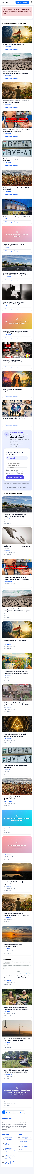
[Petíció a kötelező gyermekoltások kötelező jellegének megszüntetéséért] (17, 124)
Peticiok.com (5, 2)
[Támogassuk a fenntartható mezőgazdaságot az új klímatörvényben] (17, 66)
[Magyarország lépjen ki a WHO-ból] (17, 38)
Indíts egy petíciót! (22, 2)
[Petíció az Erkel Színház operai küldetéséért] (17, 211)
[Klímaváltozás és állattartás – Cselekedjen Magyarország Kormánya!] (17, 95)
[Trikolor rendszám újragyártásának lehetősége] (17, 153)
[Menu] (31, 2)
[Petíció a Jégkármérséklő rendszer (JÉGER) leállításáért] (17, 183)
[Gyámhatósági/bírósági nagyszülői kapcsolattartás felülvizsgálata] (17, 297)
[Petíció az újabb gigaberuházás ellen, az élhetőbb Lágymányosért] (17, 326)
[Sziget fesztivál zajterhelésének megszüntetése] (17, 384)
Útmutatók (6, 1135)
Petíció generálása (16, 477)
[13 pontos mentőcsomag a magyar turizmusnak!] (17, 239)
